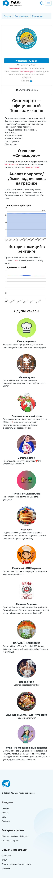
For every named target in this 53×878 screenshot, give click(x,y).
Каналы (5, 808)
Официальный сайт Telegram (15, 836)
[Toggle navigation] (48, 3)
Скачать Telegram (10, 840)
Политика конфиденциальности (17, 864)
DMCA (4, 860)
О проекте (6, 855)
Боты (4, 817)
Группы (5, 812)
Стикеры (6, 821)
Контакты (6, 868)
